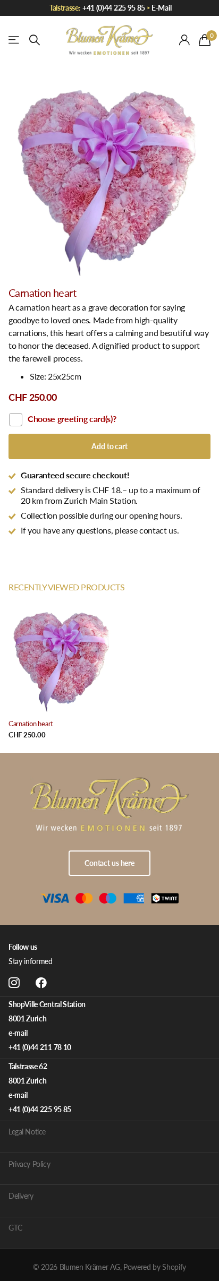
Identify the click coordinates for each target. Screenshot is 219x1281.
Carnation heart (31, 723)
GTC (15, 1227)
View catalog (15, 40)
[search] (34, 40)
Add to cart (109, 446)
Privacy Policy (29, 1163)
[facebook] (41, 982)
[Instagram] (14, 982)
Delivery (21, 1195)
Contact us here (109, 862)
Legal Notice (27, 1131)
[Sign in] (184, 40)
